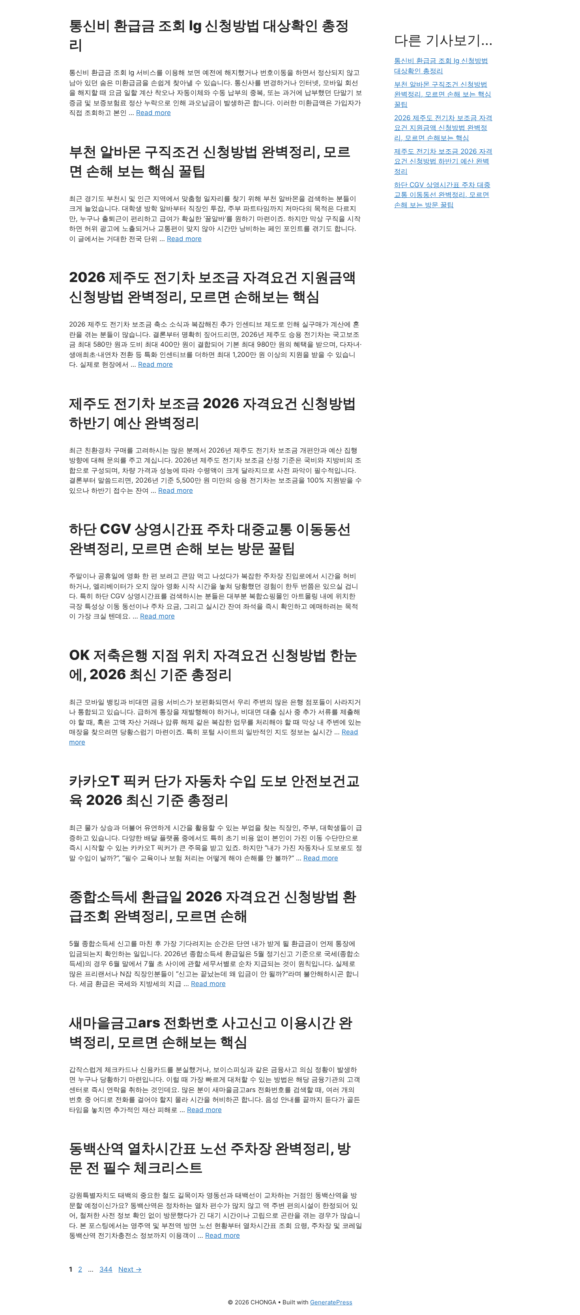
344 (106, 1269)
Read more (153, 113)
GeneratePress (331, 1302)
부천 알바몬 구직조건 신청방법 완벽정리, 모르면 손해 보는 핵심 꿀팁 (442, 94)
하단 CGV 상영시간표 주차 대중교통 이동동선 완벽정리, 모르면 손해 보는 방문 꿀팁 (442, 195)
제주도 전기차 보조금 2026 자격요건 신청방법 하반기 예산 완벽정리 (443, 161)
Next (130, 1269)
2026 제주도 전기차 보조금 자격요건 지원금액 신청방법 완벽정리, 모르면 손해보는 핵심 (443, 128)
